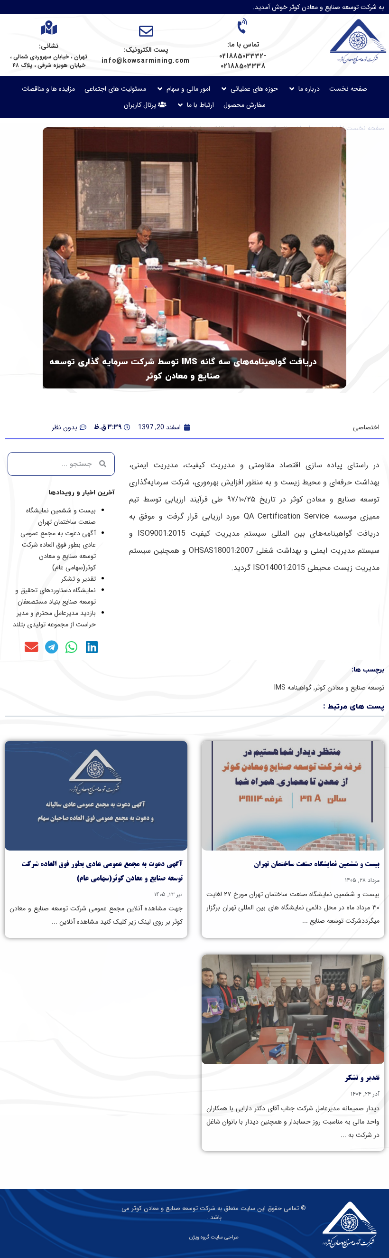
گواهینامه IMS (293, 687)
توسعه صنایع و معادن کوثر (349, 687)
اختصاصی (366, 427)
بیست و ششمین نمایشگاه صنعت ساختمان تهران (317, 865)
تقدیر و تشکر (78, 579)
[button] (303, 89)
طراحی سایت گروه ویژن (214, 1237)
